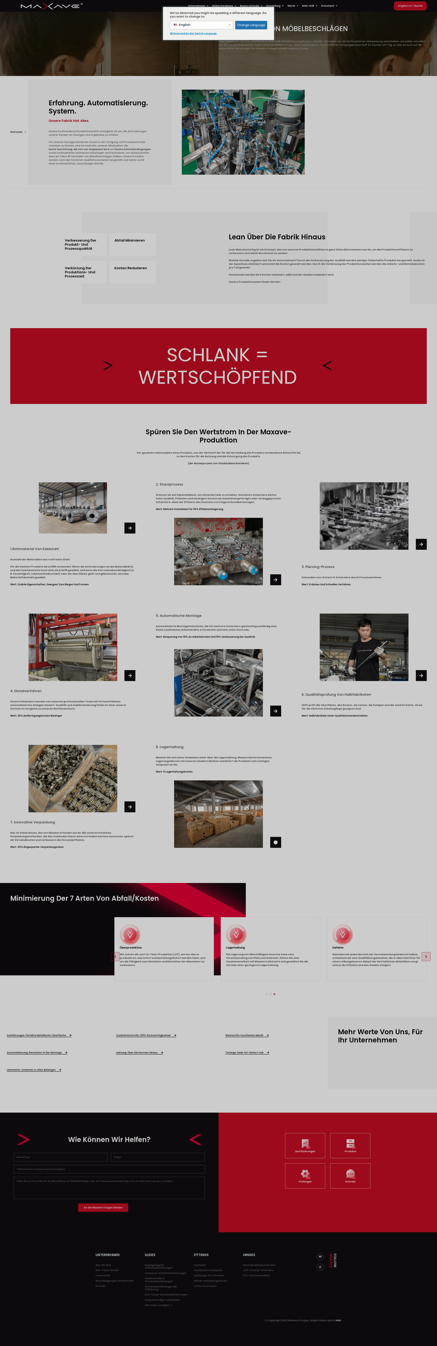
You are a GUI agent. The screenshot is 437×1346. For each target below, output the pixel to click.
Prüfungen (305, 1178)
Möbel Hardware (222, 6)
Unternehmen (196, 6)
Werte (291, 6)
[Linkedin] (320, 1263)
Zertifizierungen (305, 1147)
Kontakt (350, 1178)
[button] (410, 5)
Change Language (251, 25)
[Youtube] (320, 1252)
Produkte (350, 1147)
